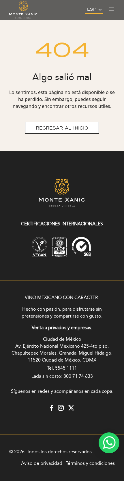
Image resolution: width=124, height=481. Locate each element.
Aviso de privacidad (41, 463)
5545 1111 (66, 368)
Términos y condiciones (90, 463)
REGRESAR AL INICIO (62, 128)
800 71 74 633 (78, 376)
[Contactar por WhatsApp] (109, 442)
